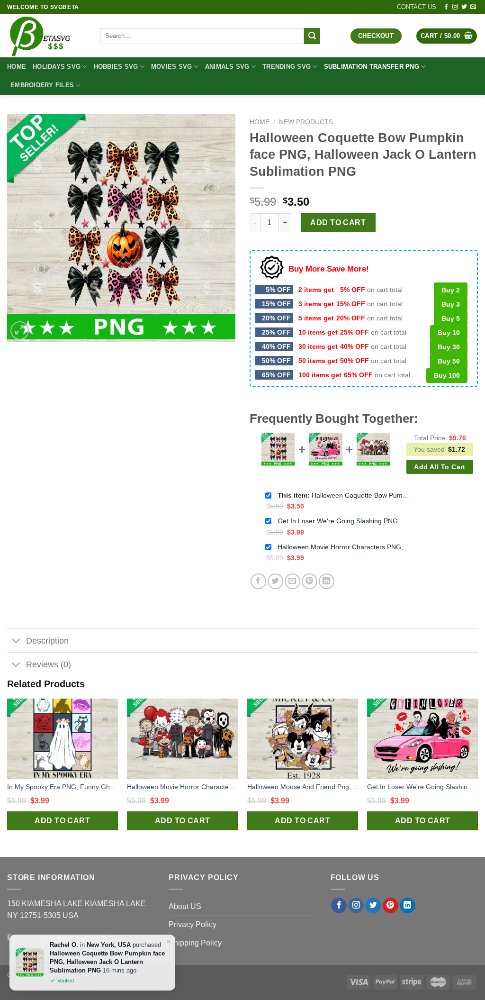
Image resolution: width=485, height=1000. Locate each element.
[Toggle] (16, 641)
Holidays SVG (57, 66)
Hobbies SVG (116, 66)
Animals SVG (227, 66)
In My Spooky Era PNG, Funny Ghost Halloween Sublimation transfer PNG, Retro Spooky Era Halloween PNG (62, 787)
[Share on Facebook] (258, 581)
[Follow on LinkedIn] (407, 906)
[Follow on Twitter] (464, 7)
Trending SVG (286, 66)
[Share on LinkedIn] (326, 581)
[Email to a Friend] (292, 581)
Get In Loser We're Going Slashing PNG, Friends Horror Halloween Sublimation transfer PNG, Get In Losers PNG (344, 521)
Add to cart (338, 222)
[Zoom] (19, 330)
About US (185, 906)
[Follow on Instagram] (455, 7)
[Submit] (312, 36)
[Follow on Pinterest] (390, 906)
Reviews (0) (48, 664)
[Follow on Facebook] (446, 7)
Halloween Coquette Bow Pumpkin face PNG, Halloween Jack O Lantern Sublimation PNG (344, 495)
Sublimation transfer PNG (371, 66)
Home (16, 66)
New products (306, 122)
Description (47, 640)
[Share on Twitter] (275, 581)
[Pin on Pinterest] (309, 581)
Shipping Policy (195, 943)
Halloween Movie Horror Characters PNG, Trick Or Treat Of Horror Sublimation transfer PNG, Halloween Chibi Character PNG (344, 547)
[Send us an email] (473, 7)
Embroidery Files (42, 85)
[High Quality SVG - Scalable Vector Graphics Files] (46, 35)
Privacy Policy (192, 924)
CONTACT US (416, 6)
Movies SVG (171, 66)
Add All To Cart (439, 467)
